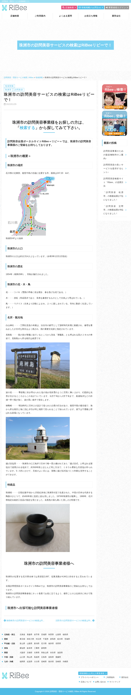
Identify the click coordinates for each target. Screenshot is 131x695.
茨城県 (67, 639)
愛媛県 (58, 657)
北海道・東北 (9, 634)
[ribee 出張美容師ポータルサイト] (15, 678)
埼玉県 (38, 639)
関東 (6, 639)
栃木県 (60, 639)
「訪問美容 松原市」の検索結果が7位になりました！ (113, 196)
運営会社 (116, 16)
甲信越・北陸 (9, 643)
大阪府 (22, 653)
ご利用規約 (110, 677)
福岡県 (22, 662)
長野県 (58, 643)
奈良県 (53, 653)
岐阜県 (29, 648)
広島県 (44, 657)
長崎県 (44, 662)
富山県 (22, 643)
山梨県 (29, 643)
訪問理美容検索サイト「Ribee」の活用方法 (113, 182)
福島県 (65, 634)
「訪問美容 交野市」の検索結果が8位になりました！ (113, 210)
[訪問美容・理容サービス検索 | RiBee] (14, 9)
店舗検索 (14, 16)
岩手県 (36, 634)
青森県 (29, 634)
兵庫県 (36, 653)
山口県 (22, 657)
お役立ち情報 (90, 16)
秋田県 (51, 634)
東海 (6, 648)
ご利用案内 (40, 16)
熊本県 (51, 662)
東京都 (22, 639)
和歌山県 (44, 653)
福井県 (51, 643)
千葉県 (45, 639)
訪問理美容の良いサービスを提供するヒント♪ (113, 168)
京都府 (29, 653)
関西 (6, 653)
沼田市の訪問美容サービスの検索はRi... (74, 620)
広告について (86, 682)
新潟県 (36, 643)
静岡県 (44, 648)
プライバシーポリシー (90, 677)
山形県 (58, 634)
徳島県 (51, 657)
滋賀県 (60, 653)
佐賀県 (29, 662)
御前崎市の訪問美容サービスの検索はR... (25, 620)
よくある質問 (65, 16)
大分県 (36, 662)
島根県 (36, 657)
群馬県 (53, 639)
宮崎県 (58, 662)
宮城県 (44, 634)
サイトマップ (114, 682)
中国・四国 (8, 657)
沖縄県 (65, 662)
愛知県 (22, 648)
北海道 (22, 634)
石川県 (44, 643)
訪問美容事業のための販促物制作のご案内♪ (113, 155)
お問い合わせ (100, 682)
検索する (27, 128)
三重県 (36, 648)
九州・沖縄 (8, 662)
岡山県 (29, 657)
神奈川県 (30, 639)
